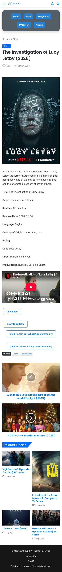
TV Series (24, 25)
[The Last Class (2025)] (16, 518)
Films (28, 16)
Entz (8, 66)
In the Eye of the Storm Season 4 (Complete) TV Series (45, 498)
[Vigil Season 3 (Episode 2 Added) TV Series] (16, 458)
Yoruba (39, 25)
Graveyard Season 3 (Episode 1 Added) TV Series (44, 531)
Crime (15, 354)
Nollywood (43, 16)
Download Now (15, 324)
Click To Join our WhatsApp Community (31, 333)
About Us (31, 556)
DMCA (31, 561)
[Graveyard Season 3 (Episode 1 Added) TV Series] (46, 518)
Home (16, 16)
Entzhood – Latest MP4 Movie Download (31, 566)
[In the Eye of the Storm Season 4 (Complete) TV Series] (46, 471)
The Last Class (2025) (15, 528)
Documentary (26, 354)
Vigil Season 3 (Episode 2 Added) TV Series (15, 471)
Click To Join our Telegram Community (31, 346)
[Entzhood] (14, 3)
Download (12, 311)
